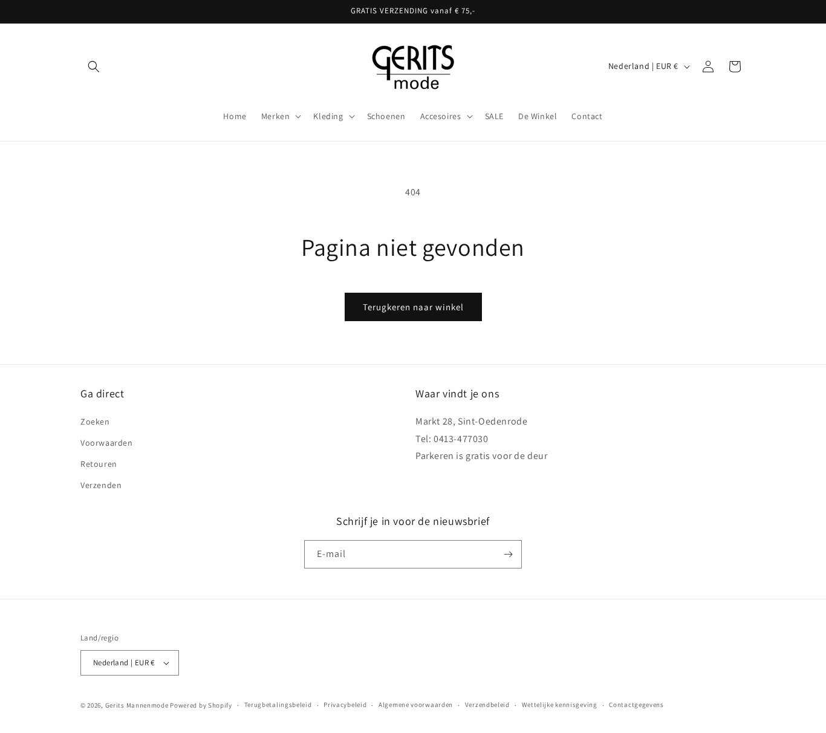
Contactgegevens (636, 704)
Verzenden (101, 485)
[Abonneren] (508, 554)
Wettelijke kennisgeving (559, 704)
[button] (93, 66)
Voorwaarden (106, 442)
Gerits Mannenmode (137, 705)
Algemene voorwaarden (416, 704)
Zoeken (95, 420)
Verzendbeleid (487, 704)
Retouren (98, 463)
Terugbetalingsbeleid (278, 704)
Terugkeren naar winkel (413, 307)
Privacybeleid (345, 704)
